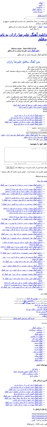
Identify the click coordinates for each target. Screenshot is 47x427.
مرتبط (30, 105)
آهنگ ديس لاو (37, 339)
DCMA (35, 369)
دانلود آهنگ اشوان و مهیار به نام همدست (23, 285)
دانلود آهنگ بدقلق (31, 135)
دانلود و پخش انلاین (40, 105)
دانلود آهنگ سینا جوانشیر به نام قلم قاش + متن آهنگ (22, 396)
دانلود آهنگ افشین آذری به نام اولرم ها (28, 124)
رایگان (44, 316)
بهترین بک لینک (32, 299)
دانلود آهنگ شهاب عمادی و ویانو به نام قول (22, 208)
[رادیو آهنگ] (42, 16)
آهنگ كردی (38, 349)
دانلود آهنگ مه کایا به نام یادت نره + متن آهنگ (25, 120)
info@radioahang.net (39, 416)
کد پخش (24, 105)
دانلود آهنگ (38, 334)
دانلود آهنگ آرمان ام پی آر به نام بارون (28, 115)
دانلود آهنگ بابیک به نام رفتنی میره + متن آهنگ (21, 247)
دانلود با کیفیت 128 (40, 107)
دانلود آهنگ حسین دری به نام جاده (25, 213)
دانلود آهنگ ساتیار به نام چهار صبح (25, 217)
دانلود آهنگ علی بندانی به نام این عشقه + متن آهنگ (23, 122)
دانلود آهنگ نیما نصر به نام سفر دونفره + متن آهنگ (23, 402)
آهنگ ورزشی (37, 352)
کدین (33, 420)
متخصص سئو (29, 301)
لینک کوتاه (17, 105)
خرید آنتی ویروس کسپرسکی (23, 318)
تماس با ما (34, 376)
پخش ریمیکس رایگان (30, 374)
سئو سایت (43, 314)
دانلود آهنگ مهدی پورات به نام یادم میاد (23, 189)
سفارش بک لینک (41, 305)
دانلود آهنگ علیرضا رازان (15, 135)
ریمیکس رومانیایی (35, 330)
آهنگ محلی (38, 356)
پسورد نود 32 (42, 307)
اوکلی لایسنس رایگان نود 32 (36, 309)
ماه (42, 181)
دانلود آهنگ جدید (33, 51)
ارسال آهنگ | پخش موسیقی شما (26, 371)
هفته (45, 181)
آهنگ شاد (39, 354)
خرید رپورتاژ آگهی (28, 303)
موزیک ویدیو (37, 12)
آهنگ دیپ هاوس (36, 336)
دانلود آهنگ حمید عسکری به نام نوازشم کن (26, 118)
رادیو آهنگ (43, 29)
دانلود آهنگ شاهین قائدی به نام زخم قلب (23, 283)
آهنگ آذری (38, 358)
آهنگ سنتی (38, 345)
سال (38, 181)
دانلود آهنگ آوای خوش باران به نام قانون (23, 198)
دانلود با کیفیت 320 (26, 107)
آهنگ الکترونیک (36, 341)
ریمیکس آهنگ (37, 9)
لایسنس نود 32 (41, 312)
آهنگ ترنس (38, 343)
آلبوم (40, 5)
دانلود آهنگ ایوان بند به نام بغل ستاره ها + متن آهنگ (23, 398)
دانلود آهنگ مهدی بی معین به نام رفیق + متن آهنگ (23, 405)
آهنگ (40, 3)
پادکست (39, 7)
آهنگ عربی (38, 347)
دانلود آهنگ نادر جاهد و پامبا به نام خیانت (23, 191)
